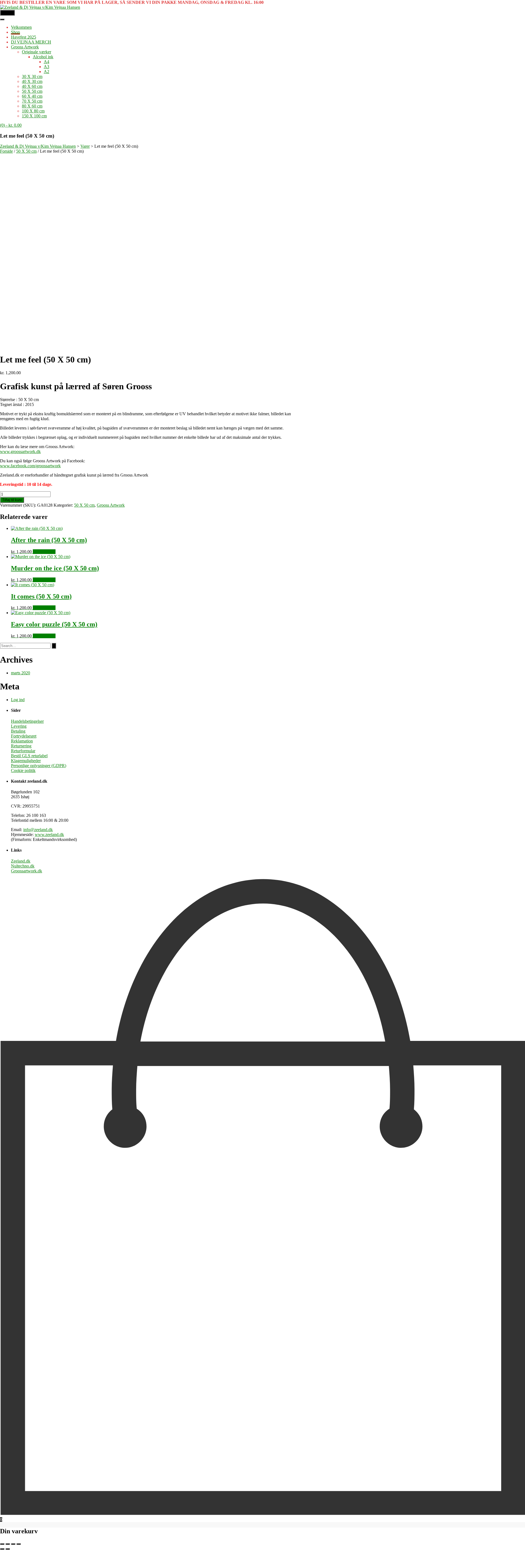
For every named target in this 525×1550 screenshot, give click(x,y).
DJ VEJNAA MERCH (31, 42)
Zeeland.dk (20, 861)
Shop (15, 32)
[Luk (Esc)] (18, 1544)
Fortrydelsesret (23, 736)
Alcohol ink (43, 56)
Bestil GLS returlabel (29, 755)
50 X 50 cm (32, 91)
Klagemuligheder (26, 760)
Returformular (23, 750)
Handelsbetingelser (27, 721)
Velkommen (21, 27)
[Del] (13, 1544)
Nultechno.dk (22, 866)
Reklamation (22, 741)
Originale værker (36, 52)
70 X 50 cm (32, 101)
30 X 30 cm (32, 76)
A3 (46, 66)
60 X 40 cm (32, 96)
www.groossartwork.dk (20, 451)
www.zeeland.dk (49, 834)
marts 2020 (20, 672)
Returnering (21, 746)
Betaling (18, 731)
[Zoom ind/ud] (2, 1544)
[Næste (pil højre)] (7, 1549)
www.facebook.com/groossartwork (30, 465)
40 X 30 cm (32, 81)
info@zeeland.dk (38, 829)
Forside (6, 151)
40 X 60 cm (32, 86)
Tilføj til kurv (12, 500)
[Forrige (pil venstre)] (2, 1549)
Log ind (18, 699)
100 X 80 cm (33, 111)
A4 (46, 61)
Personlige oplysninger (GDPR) (38, 765)
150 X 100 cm (34, 116)
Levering (19, 726)
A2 (46, 71)
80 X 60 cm (32, 106)
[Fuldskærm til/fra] (7, 1544)
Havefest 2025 (23, 37)
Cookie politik (23, 770)
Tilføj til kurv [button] (44, 551)
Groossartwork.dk (26, 871)
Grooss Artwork (25, 47)
